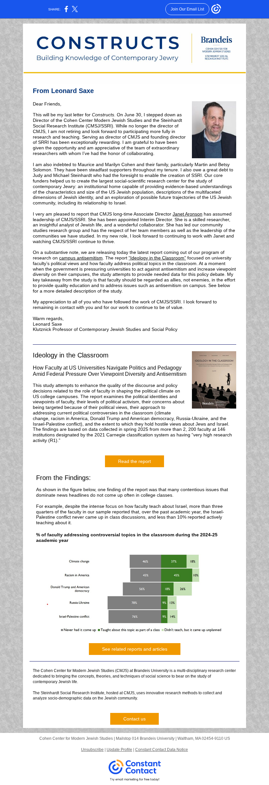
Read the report (134, 461)
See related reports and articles (134, 649)
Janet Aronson (187, 214)
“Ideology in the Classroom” (157, 257)
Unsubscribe (92, 749)
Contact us (134, 718)
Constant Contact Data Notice (161, 749)
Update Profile (119, 749)
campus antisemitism (81, 257)
